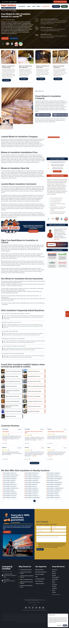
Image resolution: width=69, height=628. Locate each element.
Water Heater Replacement (40, 572)
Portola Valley (9, 620)
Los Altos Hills (42, 617)
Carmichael (54, 588)
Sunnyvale (25, 622)
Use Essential (59, 625)
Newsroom (24, 610)
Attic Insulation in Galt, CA (9, 490)
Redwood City (25, 620)
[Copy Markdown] (20, 15)
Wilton (38, 622)
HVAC (36, 576)
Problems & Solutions (39, 583)
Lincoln (53, 582)
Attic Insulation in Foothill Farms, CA (11, 488)
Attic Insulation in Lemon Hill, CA (10, 493)
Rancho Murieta (20, 620)
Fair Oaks (54, 586)
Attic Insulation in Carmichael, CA (32, 478)
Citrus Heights (55, 579)
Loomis (6, 10)
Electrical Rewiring (39, 581)
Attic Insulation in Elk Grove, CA (10, 484)
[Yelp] (32, 607)
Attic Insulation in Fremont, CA (31, 488)
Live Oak (28, 617)
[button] (7, 532)
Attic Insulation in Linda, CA (53, 493)
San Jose (54, 571)
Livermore (32, 617)
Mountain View (14, 619)
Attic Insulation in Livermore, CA (32, 495)
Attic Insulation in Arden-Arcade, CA (11, 475)
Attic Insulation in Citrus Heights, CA (54, 478)
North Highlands (35, 619)
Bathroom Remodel (39, 569)
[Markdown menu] (21, 15)
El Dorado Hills (26, 616)
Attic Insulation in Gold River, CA (32, 490)
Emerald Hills (37, 616)
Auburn (43, 614)
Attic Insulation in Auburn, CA (53, 475)
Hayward (54, 592)
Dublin (17, 616)
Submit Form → (40, 549)
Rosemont (36, 620)
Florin (45, 616)
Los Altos (38, 617)
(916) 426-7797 (15, 38)
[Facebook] (29, 607)
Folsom (53, 590)
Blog (28, 610)
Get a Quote (5, 38)
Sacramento (54, 569)
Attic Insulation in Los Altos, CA (10, 497)
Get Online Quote (33, 231)
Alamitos (24, 614)
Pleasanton (4, 620)
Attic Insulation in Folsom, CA (53, 486)
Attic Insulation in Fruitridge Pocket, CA (55, 488)
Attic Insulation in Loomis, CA (53, 495)
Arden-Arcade (36, 614)
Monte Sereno (4, 619)
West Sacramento (34, 622)
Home (2, 10)
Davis (15, 616)
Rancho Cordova (55, 577)
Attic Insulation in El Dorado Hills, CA (54, 482)
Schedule (64, 6)
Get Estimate (56, 6)
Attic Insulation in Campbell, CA (10, 478)
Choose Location (13, 1)
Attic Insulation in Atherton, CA (31, 475)
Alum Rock (28, 614)
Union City (29, 622)
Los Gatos (47, 617)
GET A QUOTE (6, 80)
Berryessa (46, 614)
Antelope (31, 614)
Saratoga (18, 622)
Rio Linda (29, 620)
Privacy (31, 610)
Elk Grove (30, 616)
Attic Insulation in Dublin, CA (9, 482)
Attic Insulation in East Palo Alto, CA (32, 482)
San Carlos (47, 620)
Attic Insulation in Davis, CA (53, 480)
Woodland (41, 622)
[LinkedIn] (43, 607)
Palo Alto (54, 573)
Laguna (17, 617)
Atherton (40, 614)
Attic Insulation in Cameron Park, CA (54, 476)
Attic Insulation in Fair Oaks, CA (10, 486)
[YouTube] (39, 607)
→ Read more (64, 438)
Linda (26, 617)
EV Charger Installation (40, 579)
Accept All (65, 625)
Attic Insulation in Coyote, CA (9, 480)
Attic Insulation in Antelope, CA (53, 473)
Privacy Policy (55, 547)
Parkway (47, 619)
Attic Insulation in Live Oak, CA (10, 495)
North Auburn (29, 619)
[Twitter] (26, 607)
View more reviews (34, 463)
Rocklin (53, 581)
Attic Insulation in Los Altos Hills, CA (32, 497)
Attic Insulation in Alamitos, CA (10, 473)
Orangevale (40, 619)
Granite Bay (54, 584)
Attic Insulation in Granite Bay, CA (54, 490)
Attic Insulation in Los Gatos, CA (53, 497)
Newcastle (25, 619)
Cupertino (12, 616)
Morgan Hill (9, 619)
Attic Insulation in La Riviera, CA (31, 491)
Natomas (18, 619)
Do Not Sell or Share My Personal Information (39, 610)
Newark (21, 619)
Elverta (34, 616)
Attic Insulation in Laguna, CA (53, 491)
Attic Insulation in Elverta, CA (31, 484)
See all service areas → (56, 594)
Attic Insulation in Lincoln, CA (31, 493)
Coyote (9, 616)
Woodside (45, 622)
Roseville (54, 575)
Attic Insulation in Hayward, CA (10, 491)
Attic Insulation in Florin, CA (31, 486)
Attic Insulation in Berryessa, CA (10, 476)
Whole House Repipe (39, 574)
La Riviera (13, 617)
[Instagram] (36, 607)
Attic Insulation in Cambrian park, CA (32, 476)
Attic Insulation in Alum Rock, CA (32, 473)
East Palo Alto (21, 616)
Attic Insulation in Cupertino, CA (31, 480)
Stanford (21, 622)
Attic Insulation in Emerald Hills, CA (54, 484)
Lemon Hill (20, 617)
